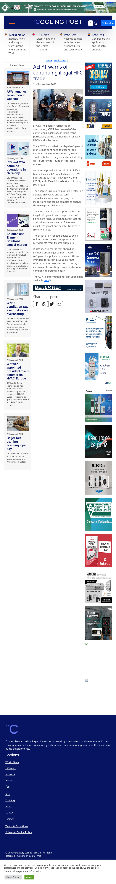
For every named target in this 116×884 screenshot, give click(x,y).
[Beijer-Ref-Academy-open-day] (98, 79)
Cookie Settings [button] (13, 877)
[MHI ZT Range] (98, 296)
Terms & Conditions (16, 826)
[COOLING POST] (98, 623)
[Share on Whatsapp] (44, 304)
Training (10, 800)
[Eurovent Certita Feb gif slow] (98, 514)
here (46, 280)
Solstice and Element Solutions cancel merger (17, 239)
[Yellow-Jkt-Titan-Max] (98, 115)
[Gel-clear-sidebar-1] (98, 587)
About (8, 806)
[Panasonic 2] (98, 405)
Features (98, 35)
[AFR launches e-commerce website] (18, 78)
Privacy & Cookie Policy (18, 832)
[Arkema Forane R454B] (98, 369)
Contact (9, 812)
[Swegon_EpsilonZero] (98, 478)
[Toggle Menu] (12, 23)
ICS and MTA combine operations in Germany (16, 168)
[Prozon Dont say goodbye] (98, 333)
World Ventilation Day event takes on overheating (17, 308)
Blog (8, 794)
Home (49, 60)
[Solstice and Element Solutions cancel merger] (18, 220)
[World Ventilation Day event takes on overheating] (18, 289)
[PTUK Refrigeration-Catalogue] (98, 550)
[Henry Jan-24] (98, 188)
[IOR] (98, 695)
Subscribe (108, 23)
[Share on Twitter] (51, 304)
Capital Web (35, 855)
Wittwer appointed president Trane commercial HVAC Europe (18, 371)
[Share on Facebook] (36, 304)
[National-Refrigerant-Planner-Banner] (58, 7)
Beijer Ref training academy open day (17, 443)
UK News (42, 35)
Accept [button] (29, 877)
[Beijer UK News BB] (58, 287)
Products (70, 35)
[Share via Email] (59, 304)
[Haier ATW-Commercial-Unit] (98, 260)
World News (17, 35)
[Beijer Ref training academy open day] (18, 423)
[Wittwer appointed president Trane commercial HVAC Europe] (18, 350)
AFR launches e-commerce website (17, 95)
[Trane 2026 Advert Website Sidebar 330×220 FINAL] (98, 151)
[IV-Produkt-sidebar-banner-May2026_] (98, 224)
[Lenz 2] (98, 659)
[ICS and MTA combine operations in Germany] (18, 148)
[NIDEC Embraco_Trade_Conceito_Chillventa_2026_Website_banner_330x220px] (98, 442)
